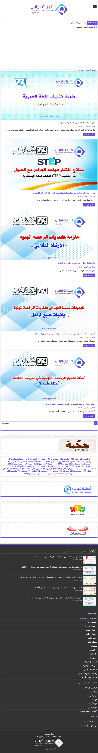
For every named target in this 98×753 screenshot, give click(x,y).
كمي (17, 469)
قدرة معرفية (70, 469)
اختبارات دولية (16, 459)
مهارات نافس (92, 642)
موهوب (49, 473)
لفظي (87, 471)
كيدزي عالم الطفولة (89, 670)
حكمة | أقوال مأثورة (89, 677)
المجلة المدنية (92, 622)
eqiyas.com (56, 737)
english (85, 459)
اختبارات (31, 459)
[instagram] (50, 749)
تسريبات (74, 464)
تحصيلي (22, 461)
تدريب (11, 461)
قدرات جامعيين (87, 469)
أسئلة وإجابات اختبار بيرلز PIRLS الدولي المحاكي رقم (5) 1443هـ (57, 557)
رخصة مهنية (15, 464)
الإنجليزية (86, 461)
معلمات (43, 471)
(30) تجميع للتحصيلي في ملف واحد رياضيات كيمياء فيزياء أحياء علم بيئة (55, 588)
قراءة (57, 469)
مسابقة (64, 471)
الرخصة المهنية (88, 126)
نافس (38, 473)
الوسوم (66, 551)
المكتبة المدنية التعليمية (88, 618)
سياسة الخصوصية (90, 722)
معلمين (32, 471)
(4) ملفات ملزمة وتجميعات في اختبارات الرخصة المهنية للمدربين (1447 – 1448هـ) (51, 567)
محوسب (75, 471)
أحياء (75, 459)
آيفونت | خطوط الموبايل (88, 711)
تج (85, 23)
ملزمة (69, 473)
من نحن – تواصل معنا (89, 726)
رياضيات (86, 466)
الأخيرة (92, 551)
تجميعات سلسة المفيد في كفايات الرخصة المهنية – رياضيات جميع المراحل (65, 334)
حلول (38, 464)
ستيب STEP (89, 197)
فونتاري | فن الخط (90, 688)
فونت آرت (93, 703)
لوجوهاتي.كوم (92, 696)
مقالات (22, 471)
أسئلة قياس (92, 638)
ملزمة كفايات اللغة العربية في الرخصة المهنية (77, 123)
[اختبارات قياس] (49, 9)
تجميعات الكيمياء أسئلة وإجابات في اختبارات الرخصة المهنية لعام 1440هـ (55, 598)
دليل (28, 464)
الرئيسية (92, 27)
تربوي (86, 464)
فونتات (94, 700)
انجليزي (60, 461)
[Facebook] (55, 749)
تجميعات (34, 461)
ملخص (12, 471)
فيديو (31, 466)
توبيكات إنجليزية (91, 662)
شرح (60, 466)
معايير (53, 471)
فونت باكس (92, 707)
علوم (41, 466)
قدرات (11, 466)
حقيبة (48, 464)
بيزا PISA (48, 461)
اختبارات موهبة (91, 630)
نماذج (28, 473)
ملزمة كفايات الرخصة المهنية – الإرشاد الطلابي (76, 263)
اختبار (42, 459)
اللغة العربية (72, 461)
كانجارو (37, 469)
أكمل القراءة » (88, 134)
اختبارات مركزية (91, 626)
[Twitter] (53, 749)
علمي (50, 466)
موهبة (59, 473)
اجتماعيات (53, 459)
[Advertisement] (49, 49)
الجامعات (93, 650)
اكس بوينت (93, 658)
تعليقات (75, 551)
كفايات (26, 469)
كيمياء (7, 469)
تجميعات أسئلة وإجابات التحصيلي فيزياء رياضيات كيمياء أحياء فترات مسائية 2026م (51, 577)
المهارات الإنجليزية (90, 666)
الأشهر (83, 551)
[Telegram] (47, 749)
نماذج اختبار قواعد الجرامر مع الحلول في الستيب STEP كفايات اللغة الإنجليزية (64, 193)
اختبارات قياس (91, 634)
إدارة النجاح (93, 654)
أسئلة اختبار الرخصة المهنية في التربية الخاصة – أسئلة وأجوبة (70, 404)
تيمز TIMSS (61, 464)
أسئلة (65, 459)
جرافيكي (93, 692)
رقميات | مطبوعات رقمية (87, 674)
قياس (47, 469)
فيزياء (21, 466)
